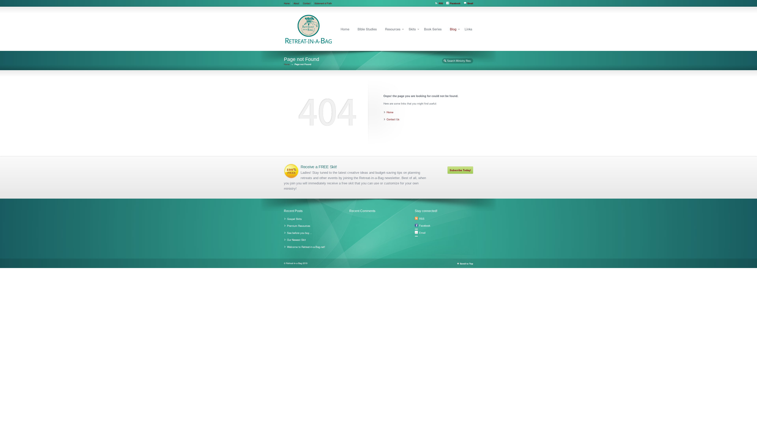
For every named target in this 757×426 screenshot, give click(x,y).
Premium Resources (298, 226)
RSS (441, 3)
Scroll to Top (466, 264)
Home (287, 3)
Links (468, 29)
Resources (392, 29)
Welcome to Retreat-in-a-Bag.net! (306, 247)
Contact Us (393, 119)
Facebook (455, 3)
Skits (412, 29)
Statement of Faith (323, 3)
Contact (306, 3)
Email (470, 3)
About (296, 3)
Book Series (433, 29)
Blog (453, 29)
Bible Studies (367, 29)
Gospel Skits (294, 219)
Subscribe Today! (460, 170)
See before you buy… (299, 233)
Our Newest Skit (296, 240)
